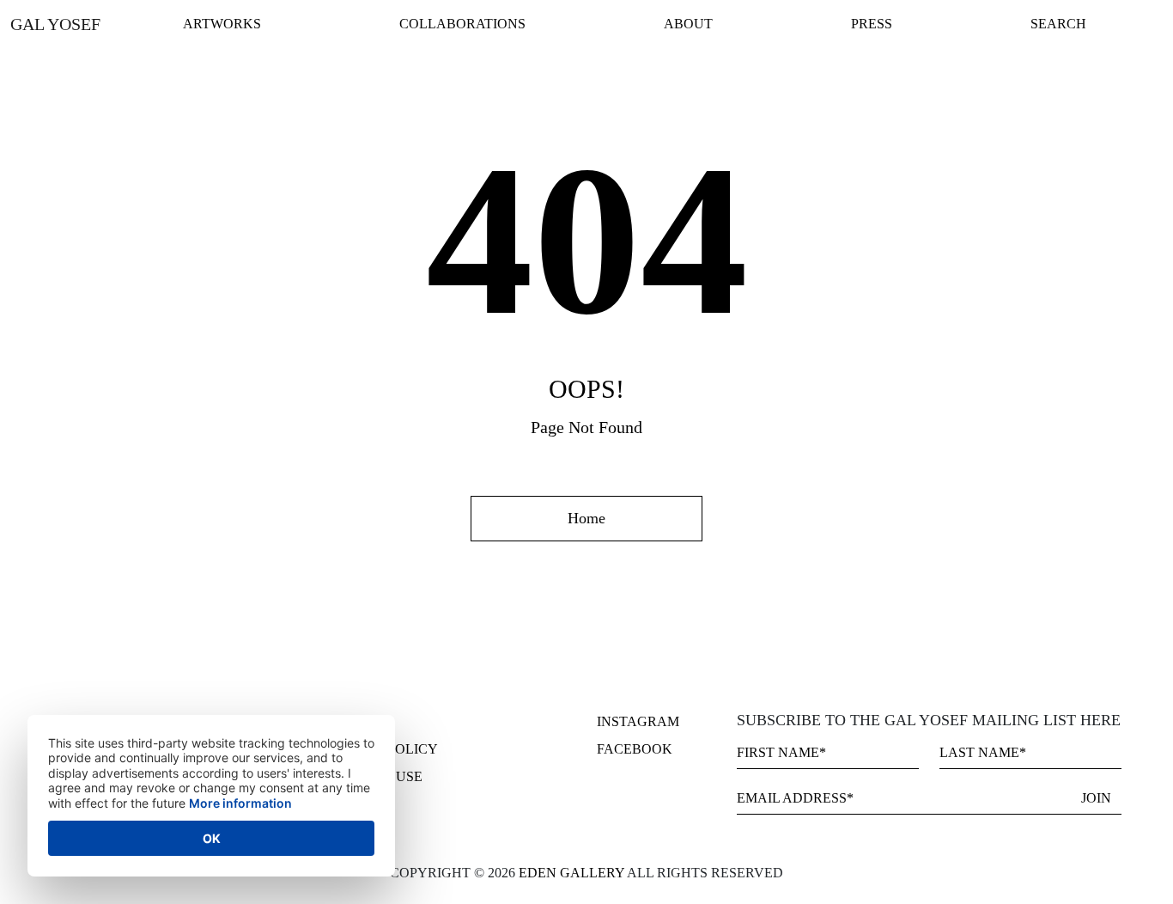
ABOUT (688, 23)
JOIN (1096, 798)
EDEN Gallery (573, 872)
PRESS (871, 23)
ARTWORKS (222, 23)
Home (586, 518)
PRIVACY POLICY (381, 749)
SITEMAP (354, 721)
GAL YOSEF (55, 24)
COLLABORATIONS (462, 23)
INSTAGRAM (638, 721)
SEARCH (1058, 23)
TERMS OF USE (373, 776)
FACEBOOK (634, 749)
